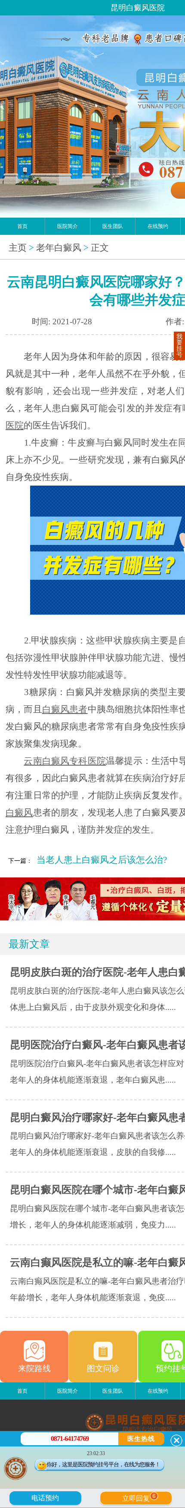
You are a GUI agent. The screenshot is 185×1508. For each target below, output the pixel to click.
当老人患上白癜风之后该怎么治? (102, 860)
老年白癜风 (58, 248)
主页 (18, 248)
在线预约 (158, 226)
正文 (100, 248)
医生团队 (112, 226)
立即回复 (139, 1497)
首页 (22, 226)
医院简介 (67, 226)
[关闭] (176, 1440)
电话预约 (45, 1498)
